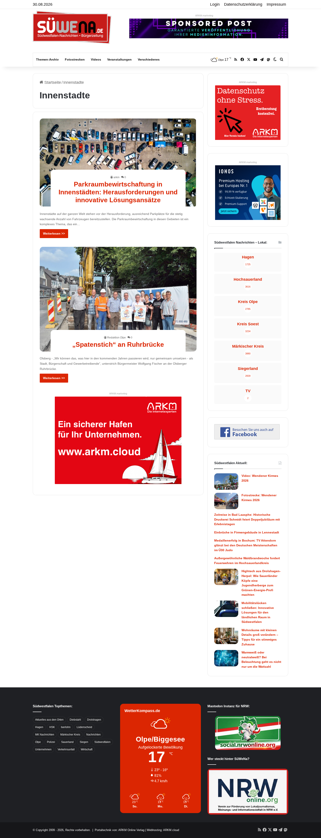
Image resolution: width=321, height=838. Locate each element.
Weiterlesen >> (54, 233)
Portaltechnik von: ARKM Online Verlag (119, 830)
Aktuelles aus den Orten (49, 719)
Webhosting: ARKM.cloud (163, 830)
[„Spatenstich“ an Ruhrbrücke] (118, 299)
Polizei (51, 742)
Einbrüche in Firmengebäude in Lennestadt (246, 532)
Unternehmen (43, 749)
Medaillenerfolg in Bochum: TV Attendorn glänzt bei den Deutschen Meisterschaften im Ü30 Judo (245, 545)
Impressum (276, 4)
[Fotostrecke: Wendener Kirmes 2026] (226, 501)
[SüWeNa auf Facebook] (247, 438)
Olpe (38, 742)
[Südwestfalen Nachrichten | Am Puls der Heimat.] (72, 27)
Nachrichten (93, 734)
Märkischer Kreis (70, 734)
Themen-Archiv (47, 59)
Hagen (39, 727)
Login (215, 4)
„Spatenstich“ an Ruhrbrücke (118, 344)
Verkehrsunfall (66, 749)
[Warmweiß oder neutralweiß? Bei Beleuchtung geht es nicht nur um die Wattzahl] (226, 658)
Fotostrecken (75, 59)
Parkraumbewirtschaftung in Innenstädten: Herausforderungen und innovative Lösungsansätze (118, 192)
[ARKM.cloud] (118, 440)
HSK (52, 727)
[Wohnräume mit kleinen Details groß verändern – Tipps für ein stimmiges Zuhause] (226, 636)
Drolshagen (94, 719)
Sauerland (67, 742)
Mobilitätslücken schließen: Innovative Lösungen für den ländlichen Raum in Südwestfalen (258, 612)
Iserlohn (66, 727)
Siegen (84, 742)
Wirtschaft (86, 749)
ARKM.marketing (204, 15)
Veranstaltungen (119, 59)
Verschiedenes (149, 59)
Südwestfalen (102, 742)
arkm (116, 177)
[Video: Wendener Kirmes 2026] (226, 481)
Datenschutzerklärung (243, 4)
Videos (96, 59)
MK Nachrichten (44, 734)
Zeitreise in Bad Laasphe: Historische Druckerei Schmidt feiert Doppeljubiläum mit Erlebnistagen (247, 519)
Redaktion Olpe (116, 337)
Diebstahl (75, 719)
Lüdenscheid (84, 727)
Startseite (52, 82)
